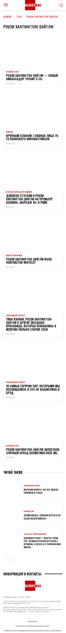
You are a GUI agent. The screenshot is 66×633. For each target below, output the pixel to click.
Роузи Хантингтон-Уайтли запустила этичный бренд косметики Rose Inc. (32, 451)
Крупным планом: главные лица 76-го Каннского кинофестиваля (32, 137)
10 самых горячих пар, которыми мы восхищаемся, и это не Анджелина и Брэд (33, 389)
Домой (7, 16)
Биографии (14, 256)
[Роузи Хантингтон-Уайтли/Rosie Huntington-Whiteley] (33, 233)
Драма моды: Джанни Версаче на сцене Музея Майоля (42, 516)
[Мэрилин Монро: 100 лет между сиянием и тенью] (12, 489)
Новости (12, 72)
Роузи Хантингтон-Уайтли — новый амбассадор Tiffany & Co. (32, 77)
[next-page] (11, 559)
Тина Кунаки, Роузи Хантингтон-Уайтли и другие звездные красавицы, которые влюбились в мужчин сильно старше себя (31, 324)
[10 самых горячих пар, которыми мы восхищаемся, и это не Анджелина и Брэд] (33, 360)
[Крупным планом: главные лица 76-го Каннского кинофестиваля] (33, 110)
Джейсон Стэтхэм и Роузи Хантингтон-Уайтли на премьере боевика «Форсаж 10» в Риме (29, 199)
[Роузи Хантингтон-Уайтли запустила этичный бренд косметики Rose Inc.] (33, 423)
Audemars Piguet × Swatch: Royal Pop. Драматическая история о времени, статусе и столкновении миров (42, 542)
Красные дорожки (19, 192)
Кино (9, 132)
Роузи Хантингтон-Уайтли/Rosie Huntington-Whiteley (29, 261)
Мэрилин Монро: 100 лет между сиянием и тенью (41, 491)
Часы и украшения (35, 534)
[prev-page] (5, 559)
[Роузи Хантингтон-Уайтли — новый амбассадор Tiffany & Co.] (33, 49)
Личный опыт (15, 316)
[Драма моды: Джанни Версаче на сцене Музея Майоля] (12, 515)
